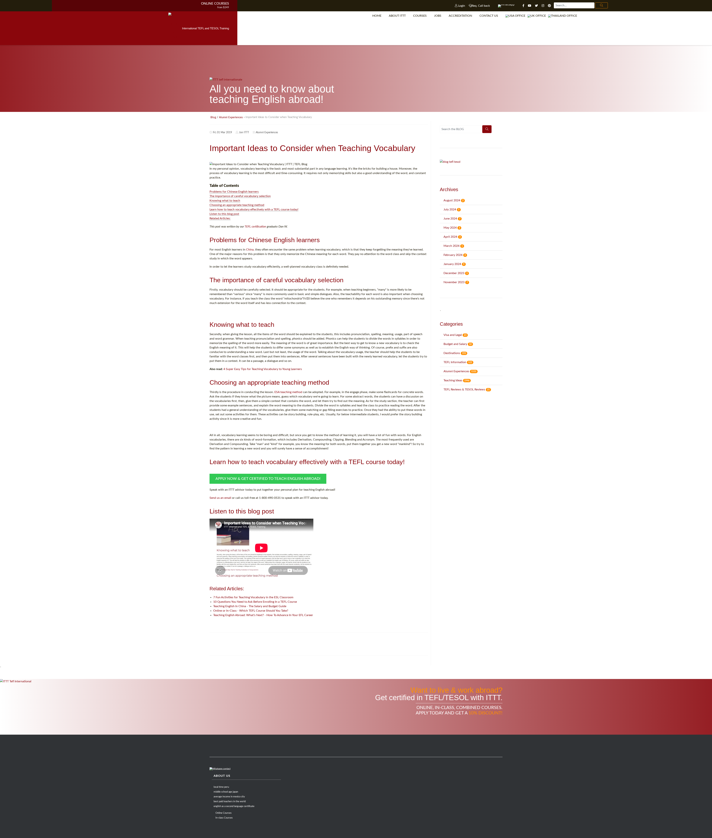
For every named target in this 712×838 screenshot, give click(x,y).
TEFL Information (458, 362)
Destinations (455, 353)
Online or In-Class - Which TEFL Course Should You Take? (250, 610)
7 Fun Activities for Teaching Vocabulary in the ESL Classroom (253, 597)
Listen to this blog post (224, 213)
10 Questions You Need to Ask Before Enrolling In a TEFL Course (255, 601)
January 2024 (454, 264)
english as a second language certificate (234, 806)
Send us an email (220, 497)
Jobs (437, 15)
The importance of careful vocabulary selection (240, 196)
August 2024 (454, 200)
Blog (213, 117)
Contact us (488, 15)
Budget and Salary (458, 344)
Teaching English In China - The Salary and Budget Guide (249, 606)
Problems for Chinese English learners (234, 191)
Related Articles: (220, 218)
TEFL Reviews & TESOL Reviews (467, 389)
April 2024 (452, 236)
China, (250, 249)
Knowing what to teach (225, 200)
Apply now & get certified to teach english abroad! (267, 479)
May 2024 (452, 227)
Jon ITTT (244, 132)
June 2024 (452, 218)
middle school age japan (226, 792)
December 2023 (456, 273)
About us (222, 775)
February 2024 (455, 254)
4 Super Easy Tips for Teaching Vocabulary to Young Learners (262, 369)
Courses (420, 15)
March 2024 (453, 245)
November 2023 (456, 282)
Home (376, 15)
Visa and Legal (455, 334)
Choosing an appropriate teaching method (237, 205)
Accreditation (460, 15)
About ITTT (397, 15)
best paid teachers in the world (230, 801)
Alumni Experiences (231, 117)
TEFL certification (255, 226)
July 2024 (451, 209)
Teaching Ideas (456, 380)
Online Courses (215, 3)
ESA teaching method (288, 392)
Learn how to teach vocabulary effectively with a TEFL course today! (254, 209)
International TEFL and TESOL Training (205, 28)
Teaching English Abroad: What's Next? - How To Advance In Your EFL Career (263, 615)
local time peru (221, 787)
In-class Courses (224, 818)
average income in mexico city (229, 797)
